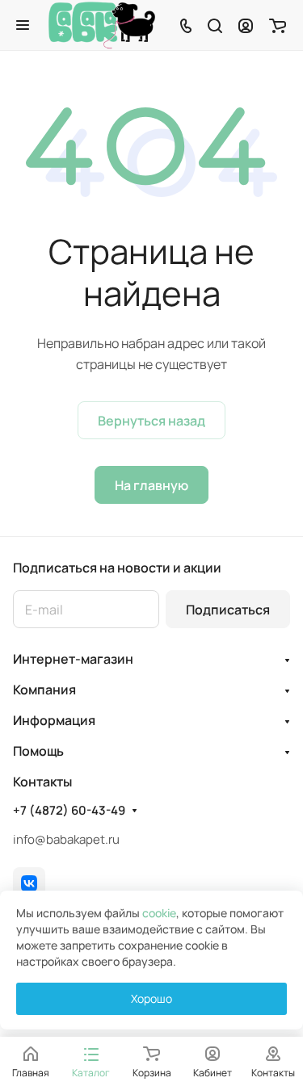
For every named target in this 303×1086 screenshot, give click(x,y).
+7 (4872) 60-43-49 (69, 810)
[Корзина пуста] (277, 25)
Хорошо (151, 998)
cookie (159, 912)
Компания (44, 689)
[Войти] (245, 25)
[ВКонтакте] (29, 883)
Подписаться (228, 609)
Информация (54, 720)
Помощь (38, 751)
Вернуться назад (151, 421)
